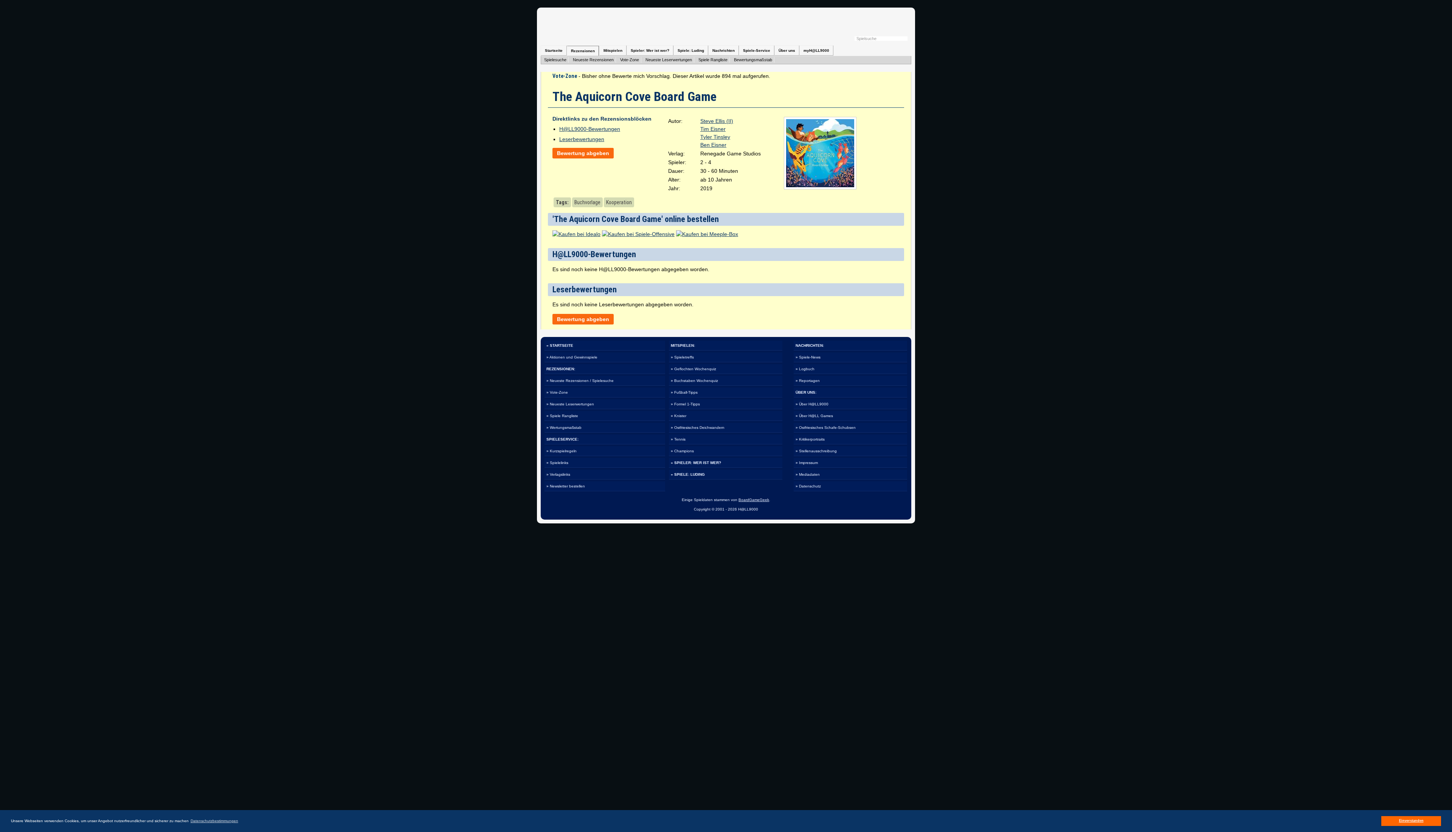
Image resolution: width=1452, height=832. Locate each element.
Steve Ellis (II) (716, 121)
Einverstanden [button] (1411, 821)
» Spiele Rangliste (562, 416)
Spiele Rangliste (713, 59)
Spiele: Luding (691, 50)
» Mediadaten (808, 474)
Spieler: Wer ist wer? (650, 50)
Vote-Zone (629, 59)
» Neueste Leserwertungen (570, 404)
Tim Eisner (713, 129)
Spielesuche (555, 59)
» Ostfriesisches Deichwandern (697, 427)
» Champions (682, 451)
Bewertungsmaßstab (753, 59)
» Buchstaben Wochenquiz (694, 381)
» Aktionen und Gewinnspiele (571, 357)
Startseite (554, 50)
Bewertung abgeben (583, 153)
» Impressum (807, 463)
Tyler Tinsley (715, 137)
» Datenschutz (808, 486)
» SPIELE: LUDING (688, 474)
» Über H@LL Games (814, 416)
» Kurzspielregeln (561, 451)
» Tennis (678, 439)
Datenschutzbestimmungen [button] (214, 821)
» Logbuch (805, 369)
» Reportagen (808, 381)
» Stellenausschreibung (816, 451)
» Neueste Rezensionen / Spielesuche (580, 381)
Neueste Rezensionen (593, 59)
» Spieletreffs (682, 357)
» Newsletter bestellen (565, 486)
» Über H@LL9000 (812, 404)
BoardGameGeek (753, 500)
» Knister (678, 416)
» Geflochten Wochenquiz (693, 369)
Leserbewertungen (581, 139)
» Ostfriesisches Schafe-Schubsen (826, 427)
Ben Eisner (713, 145)
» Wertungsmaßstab (564, 427)
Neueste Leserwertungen (668, 59)
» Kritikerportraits (810, 439)
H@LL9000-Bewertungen (589, 129)
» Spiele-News (808, 357)
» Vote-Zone (557, 392)
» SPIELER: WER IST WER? (696, 463)
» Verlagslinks (558, 474)
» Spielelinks (557, 463)
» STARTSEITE (559, 345)
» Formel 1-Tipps (685, 404)
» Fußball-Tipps (684, 392)
